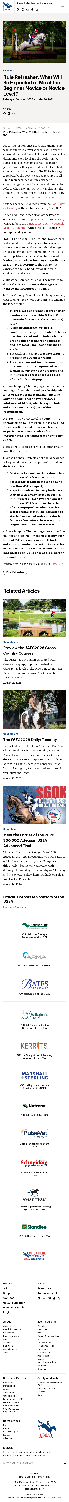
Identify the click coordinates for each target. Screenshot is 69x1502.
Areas (5, 1339)
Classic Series (43, 1349)
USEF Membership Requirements (11, 1410)
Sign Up (8, 1448)
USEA (6, 128)
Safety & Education (49, 1378)
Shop (6, 1293)
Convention (8, 1383)
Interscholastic (44, 1356)
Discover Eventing (14, 1307)
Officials (41, 1392)
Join (5, 1288)
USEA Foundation (14, 1303)
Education (8, 71)
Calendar (41, 1326)
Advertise (7, 1438)
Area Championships (46, 1362)
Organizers (42, 1369)
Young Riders (9, 1396)
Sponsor (7, 1352)
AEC (39, 1339)
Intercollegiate (43, 1352)
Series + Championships (48, 1336)
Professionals (9, 1386)
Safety (40, 1395)
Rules (39, 1333)
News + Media (24, 128)
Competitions (10, 642)
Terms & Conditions (27, 1477)
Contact (8, 1298)
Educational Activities (47, 1388)
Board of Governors (12, 1329)
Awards (40, 1359)
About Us (7, 1326)
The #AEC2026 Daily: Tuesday (30, 740)
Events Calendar (47, 1321)
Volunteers (42, 1366)
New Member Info (11, 1406)
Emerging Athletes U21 (13, 1399)
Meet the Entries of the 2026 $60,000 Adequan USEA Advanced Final (28, 840)
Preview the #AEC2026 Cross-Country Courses (30, 650)
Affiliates (7, 1343)
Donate (8, 1283)
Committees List (10, 1349)
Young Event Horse (45, 1346)
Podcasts (7, 1435)
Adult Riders (8, 1392)
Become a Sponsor (13, 907)
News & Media (11, 1421)
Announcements (48, 1293)
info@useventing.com (34, 1489)
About (7, 1321)
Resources (44, 1288)
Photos (6, 1428)
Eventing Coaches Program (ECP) (49, 1384)
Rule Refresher (15, 572)
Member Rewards (11, 1402)
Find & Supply (37, 1494)
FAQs (40, 1283)
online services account (41, 197)
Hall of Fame (8, 1346)
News (42, 128)
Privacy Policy (44, 1477)
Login (6, 1312)
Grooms (6, 1389)
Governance (8, 1333)
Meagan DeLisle (15, 99)
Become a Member (14, 1378)
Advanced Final (44, 1343)
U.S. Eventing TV (10, 1432)
